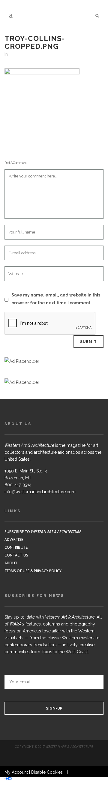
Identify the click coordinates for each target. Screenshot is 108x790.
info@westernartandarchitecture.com (40, 491)
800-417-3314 (18, 484)
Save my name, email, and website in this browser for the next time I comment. (55, 299)
